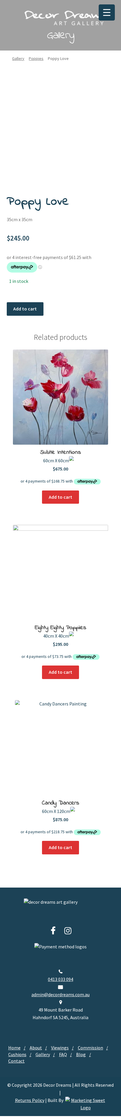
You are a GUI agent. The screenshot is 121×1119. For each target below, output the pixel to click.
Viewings (60, 1048)
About (36, 1048)
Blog (81, 1054)
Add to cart (25, 309)
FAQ (63, 1054)
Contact (16, 1061)
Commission (90, 1048)
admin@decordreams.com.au (60, 994)
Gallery (18, 58)
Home (14, 1048)
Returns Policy (29, 1100)
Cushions (17, 1054)
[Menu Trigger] (107, 12)
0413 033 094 (60, 979)
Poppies (36, 58)
